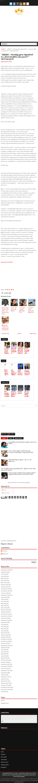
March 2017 (4, 681)
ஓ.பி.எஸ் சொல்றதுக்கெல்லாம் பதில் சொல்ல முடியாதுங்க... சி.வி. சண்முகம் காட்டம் (27, 351)
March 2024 (4, 582)
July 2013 (3, 691)
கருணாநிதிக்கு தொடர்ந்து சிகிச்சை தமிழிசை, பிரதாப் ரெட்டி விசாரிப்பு (22, 442)
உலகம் (3, 361)
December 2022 (5, 614)
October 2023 (4, 593)
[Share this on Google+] (9, 289)
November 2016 (5, 689)
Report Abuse (7, 544)
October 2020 (4, 668)
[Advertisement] (19, 28)
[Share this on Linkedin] (13, 289)
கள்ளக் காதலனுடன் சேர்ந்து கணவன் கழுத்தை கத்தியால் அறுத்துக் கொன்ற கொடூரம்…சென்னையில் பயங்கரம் (22, 473)
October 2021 (4, 643)
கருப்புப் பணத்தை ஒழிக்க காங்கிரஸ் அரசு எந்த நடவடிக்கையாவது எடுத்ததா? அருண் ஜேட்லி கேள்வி (20, 451)
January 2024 (4, 587)
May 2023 (3, 603)
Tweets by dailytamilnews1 (8, 541)
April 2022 (4, 631)
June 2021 (3, 652)
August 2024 (4, 572)
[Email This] (5, 293)
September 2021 (5, 645)
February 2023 (5, 610)
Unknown (5, 554)
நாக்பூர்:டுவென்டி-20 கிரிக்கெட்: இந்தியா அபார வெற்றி (13, 394)
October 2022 (4, 618)
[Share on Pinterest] (11, 289)
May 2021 (3, 654)
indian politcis (5, 765)
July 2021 (3, 649)
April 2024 (4, 580)
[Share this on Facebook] (5, 289)
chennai (3, 754)
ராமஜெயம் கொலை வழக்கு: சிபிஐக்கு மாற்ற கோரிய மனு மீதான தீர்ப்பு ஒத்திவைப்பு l (7, 351)
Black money (4, 762)
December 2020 (5, 664)
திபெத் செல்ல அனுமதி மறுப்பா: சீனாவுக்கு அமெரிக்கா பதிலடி (7, 372)
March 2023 (4, 608)
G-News (5, 551)
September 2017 (5, 677)
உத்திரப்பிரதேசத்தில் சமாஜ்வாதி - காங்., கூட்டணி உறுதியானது (19, 460)
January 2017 (4, 685)
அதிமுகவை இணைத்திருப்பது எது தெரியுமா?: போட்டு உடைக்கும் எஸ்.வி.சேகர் (21, 351)
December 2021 (5, 639)
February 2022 (5, 635)
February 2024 (5, 584)
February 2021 (5, 660)
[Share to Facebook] (10, 293)
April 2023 (4, 605)
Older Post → (33, 333)
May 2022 (3, 628)
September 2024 (5, 570)
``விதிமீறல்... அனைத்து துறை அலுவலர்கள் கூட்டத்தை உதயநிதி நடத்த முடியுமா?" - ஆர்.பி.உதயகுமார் (17, 56)
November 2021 (5, 641)
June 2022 (3, 626)
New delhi (4, 757)
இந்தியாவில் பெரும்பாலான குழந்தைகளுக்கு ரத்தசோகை (5, 327)
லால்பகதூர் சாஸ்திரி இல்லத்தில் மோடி (22, 310)
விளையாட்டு (5, 382)
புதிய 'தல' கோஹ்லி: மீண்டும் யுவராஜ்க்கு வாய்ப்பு (27, 394)
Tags (10, 438)
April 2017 (3, 679)
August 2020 (4, 673)
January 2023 (4, 612)
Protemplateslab (19, 782)
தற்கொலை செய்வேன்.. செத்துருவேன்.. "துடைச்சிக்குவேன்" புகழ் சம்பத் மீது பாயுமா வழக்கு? (14, 351)
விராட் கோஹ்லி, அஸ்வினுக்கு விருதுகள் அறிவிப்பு (7, 394)
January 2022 (4, 637)
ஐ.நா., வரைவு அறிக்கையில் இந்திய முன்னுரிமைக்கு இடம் (14, 372)
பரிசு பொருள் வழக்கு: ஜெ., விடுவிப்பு (14, 309)
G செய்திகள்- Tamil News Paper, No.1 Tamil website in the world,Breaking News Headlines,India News (19, 774)
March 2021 (4, 658)
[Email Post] (2, 293)
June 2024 (4, 576)
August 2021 (4, 647)
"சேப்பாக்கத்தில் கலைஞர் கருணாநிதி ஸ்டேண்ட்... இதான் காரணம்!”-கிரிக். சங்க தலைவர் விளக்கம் (18, 469)
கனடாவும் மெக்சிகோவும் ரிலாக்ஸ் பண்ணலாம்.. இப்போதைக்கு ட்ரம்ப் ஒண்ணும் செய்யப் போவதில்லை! (27, 372)
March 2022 (4, 633)
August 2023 (4, 597)
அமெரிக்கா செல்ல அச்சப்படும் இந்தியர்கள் (31, 310)
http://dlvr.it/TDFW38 (7, 262)
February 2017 (5, 683)
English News (5, 703)
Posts (4, 490)
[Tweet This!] (7, 289)
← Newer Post (5, 333)
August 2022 (4, 622)
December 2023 (5, 589)
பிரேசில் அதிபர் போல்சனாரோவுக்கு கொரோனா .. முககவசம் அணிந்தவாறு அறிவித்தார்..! (21, 372)
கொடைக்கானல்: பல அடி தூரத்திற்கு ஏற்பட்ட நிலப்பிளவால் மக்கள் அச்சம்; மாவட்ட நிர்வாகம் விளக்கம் (18, 718)
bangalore (4, 767)
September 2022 (5, 620)
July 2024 (3, 574)
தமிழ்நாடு (4, 339)
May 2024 (3, 578)
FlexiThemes (8, 780)
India (2, 752)
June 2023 (3, 601)
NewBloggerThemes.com (26, 780)
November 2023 (5, 591)
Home (3, 49)
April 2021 (3, 656)
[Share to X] (8, 293)
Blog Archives (18, 438)
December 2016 (5, 687)
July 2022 (3, 624)
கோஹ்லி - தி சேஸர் (20, 392)
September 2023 (5, 595)
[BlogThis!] (7, 293)
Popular (4, 438)
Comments (6, 493)
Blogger (27, 482)
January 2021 (4, 662)
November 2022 (5, 616)
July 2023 (3, 599)
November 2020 (5, 666)
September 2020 (5, 670)
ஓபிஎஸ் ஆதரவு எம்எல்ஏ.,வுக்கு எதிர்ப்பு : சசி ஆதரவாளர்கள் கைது (5, 311)
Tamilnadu (4, 759)
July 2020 (3, 675)
